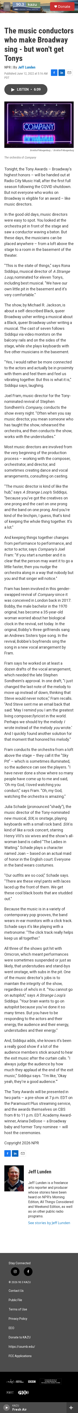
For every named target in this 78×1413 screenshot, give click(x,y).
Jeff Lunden (26, 67)
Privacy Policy (18, 1318)
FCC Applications (20, 1356)
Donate (64, 6)
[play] (6, 1407)
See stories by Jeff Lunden (49, 1222)
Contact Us (16, 1290)
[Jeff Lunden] (14, 1178)
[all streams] (72, 1407)
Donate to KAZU (20, 1337)
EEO (11, 1328)
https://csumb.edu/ (22, 1346)
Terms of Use (18, 1309)
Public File (15, 1300)
